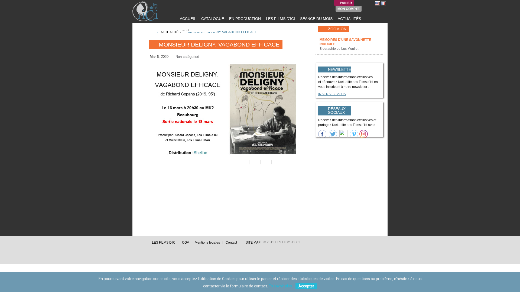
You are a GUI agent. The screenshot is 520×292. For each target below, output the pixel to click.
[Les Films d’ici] (146, 11)
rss (145, 244)
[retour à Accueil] (151, 32)
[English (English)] (377, 3)
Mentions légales (207, 242)
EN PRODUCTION (244, 18)
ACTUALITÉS (349, 18)
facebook (140, 244)
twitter (134, 244)
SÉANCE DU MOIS (316, 18)
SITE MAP (253, 242)
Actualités (171, 32)
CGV (185, 242)
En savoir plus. (281, 286)
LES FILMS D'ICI (280, 18)
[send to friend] (243, 162)
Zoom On (337, 29)
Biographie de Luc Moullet (339, 49)
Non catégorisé (187, 57)
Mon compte (348, 9)
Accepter (306, 286)
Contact (231, 242)
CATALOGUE (212, 18)
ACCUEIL (187, 18)
